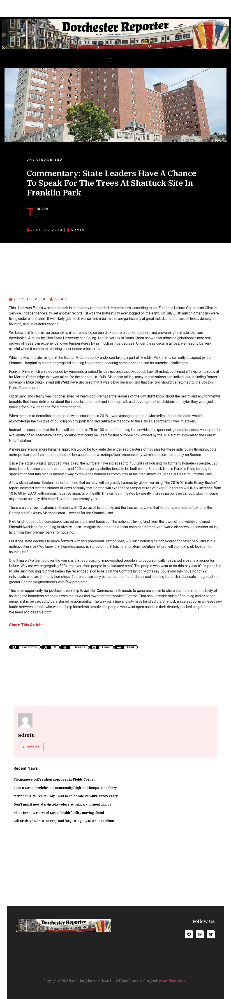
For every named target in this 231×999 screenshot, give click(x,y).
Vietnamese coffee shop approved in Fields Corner (54, 779)
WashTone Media (174, 981)
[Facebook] (189, 934)
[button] (109, 59)
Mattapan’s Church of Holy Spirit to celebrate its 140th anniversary (66, 796)
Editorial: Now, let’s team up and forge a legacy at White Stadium (64, 821)
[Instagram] (200, 934)
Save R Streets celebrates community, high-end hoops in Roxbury (65, 788)
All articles (30, 747)
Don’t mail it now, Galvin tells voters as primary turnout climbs (62, 804)
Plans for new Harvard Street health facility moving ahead (59, 813)
